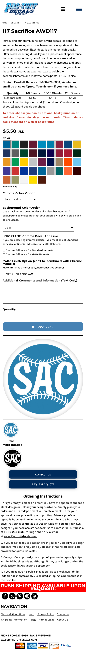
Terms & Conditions (13, 614)
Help (31, 614)
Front (10, 440)
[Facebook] (5, 596)
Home (4, 22)
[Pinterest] (19, 596)
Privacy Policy (45, 614)
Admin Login (46, 619)
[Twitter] (12, 596)
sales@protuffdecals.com (20, 536)
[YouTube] (34, 596)
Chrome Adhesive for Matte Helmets (27, 254)
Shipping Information (14, 619)
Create (15, 22)
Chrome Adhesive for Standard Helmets (29, 250)
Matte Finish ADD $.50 (19, 273)
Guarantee (63, 614)
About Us (62, 619)
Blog (33, 619)
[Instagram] (27, 596)
